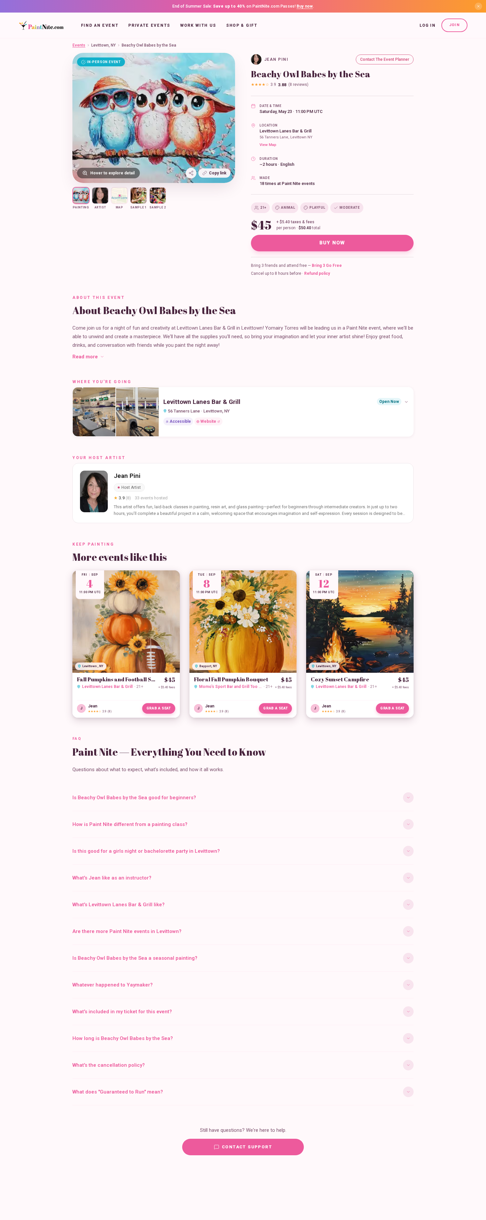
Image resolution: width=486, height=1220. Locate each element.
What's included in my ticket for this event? (122, 1012)
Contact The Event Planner (384, 59)
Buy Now (332, 243)
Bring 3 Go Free (327, 265)
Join (454, 25)
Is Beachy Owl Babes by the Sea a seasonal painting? (134, 958)
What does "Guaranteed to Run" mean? (117, 1092)
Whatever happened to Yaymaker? (112, 985)
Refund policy (317, 273)
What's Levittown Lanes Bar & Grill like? (118, 905)
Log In (427, 25)
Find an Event (100, 25)
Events (78, 45)
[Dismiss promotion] (478, 6)
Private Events (149, 25)
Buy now (305, 6)
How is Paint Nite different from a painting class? (129, 824)
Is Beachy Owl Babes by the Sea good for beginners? (134, 798)
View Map (268, 145)
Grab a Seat (158, 708)
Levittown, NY (103, 45)
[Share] (191, 173)
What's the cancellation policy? (108, 1065)
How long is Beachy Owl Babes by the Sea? (122, 1038)
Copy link (217, 173)
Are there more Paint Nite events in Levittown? (127, 931)
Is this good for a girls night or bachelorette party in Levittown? (146, 851)
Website (208, 421)
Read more (85, 357)
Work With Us (198, 25)
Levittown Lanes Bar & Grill (285, 130)
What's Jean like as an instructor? (111, 878)
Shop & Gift (241, 25)
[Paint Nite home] (41, 25)
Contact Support (247, 1146)
